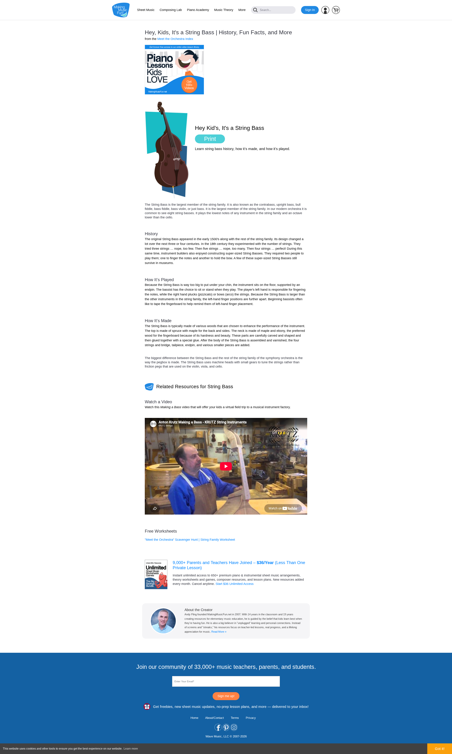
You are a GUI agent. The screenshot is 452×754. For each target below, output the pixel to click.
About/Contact (214, 718)
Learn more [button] (131, 748)
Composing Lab (171, 10)
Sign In (310, 10)
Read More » (218, 631)
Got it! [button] (440, 749)
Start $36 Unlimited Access (235, 584)
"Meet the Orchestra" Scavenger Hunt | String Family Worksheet (190, 539)
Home (194, 718)
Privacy (251, 718)
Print (210, 139)
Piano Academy (198, 10)
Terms (235, 718)
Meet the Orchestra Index (175, 39)
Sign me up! (226, 696)
